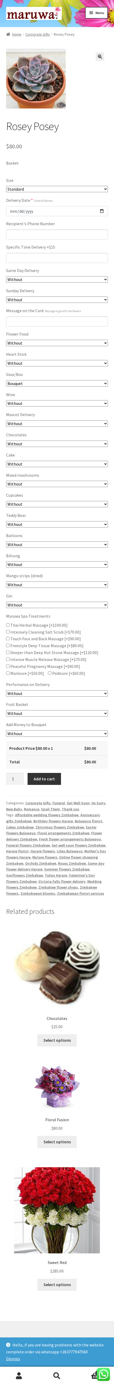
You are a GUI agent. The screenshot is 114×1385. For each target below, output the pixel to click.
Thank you (70, 809)
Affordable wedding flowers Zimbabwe (46, 815)
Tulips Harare (56, 875)
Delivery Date (29, 200)
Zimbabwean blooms (37, 893)
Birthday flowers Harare (53, 821)
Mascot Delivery (20, 414)
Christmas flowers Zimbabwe (60, 827)
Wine (10, 394)
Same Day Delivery (22, 270)
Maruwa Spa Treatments (28, 616)
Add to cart (44, 778)
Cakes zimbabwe (20, 827)
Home (16, 34)
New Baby (14, 809)
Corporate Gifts (37, 34)
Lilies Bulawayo (69, 851)
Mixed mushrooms (22, 475)
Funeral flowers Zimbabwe (28, 845)
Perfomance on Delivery (28, 684)
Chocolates (16, 434)
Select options (57, 1040)
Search (57, 1376)
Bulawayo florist (88, 821)
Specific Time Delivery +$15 (30, 247)
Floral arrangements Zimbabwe (63, 833)
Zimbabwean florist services (80, 893)
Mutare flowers (44, 857)
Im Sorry (98, 803)
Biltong (13, 555)
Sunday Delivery (20, 290)
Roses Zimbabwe (72, 863)
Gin (9, 596)
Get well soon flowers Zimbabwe (78, 845)
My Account (19, 1376)
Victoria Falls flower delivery (61, 881)
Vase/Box (14, 374)
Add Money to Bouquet (26, 724)
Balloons (14, 535)
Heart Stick (16, 354)
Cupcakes (14, 495)
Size (10, 180)
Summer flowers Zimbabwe (66, 869)
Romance (31, 809)
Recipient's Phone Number (30, 223)
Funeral (58, 803)
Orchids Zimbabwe (40, 863)
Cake (10, 455)
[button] (100, 56)
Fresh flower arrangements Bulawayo (70, 839)
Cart (87, 1371)
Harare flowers (42, 851)
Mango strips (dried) (24, 575)
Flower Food (17, 334)
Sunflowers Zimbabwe (24, 875)
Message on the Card (43, 310)
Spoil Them (50, 809)
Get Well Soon (78, 803)
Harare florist (17, 851)
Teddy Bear (16, 515)
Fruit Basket (17, 704)
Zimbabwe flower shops (58, 887)
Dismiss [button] (13, 1358)
